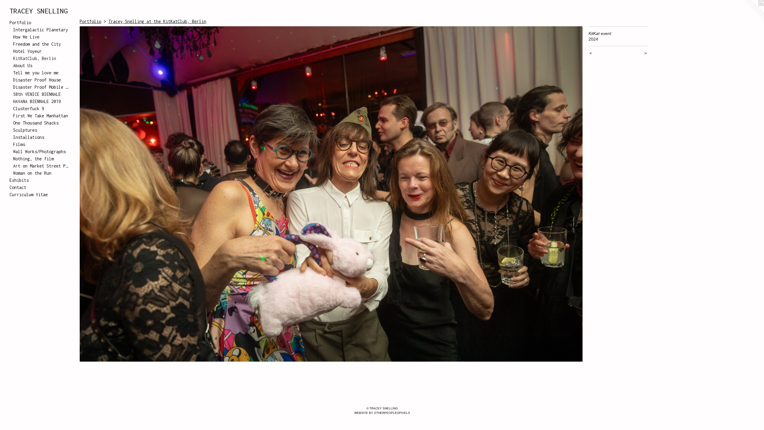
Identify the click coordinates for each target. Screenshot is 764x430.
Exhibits (19, 180)
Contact (18, 187)
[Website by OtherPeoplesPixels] (752, 12)
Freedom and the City (37, 44)
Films (19, 144)
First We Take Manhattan (40, 115)
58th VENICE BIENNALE (37, 94)
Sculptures (25, 130)
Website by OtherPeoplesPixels (382, 412)
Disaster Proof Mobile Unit (41, 87)
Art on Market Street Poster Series (41, 165)
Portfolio (20, 22)
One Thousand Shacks (35, 122)
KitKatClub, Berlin (34, 58)
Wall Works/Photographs (39, 151)
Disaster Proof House (37, 79)
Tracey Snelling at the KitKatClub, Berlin (157, 21)
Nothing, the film (33, 158)
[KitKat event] (331, 194)
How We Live (26, 36)
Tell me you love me (35, 72)
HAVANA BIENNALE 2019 (37, 101)
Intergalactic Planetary (40, 29)
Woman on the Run (32, 173)
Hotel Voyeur (27, 51)
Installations (28, 137)
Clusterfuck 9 (28, 108)
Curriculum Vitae (29, 194)
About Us (22, 65)
